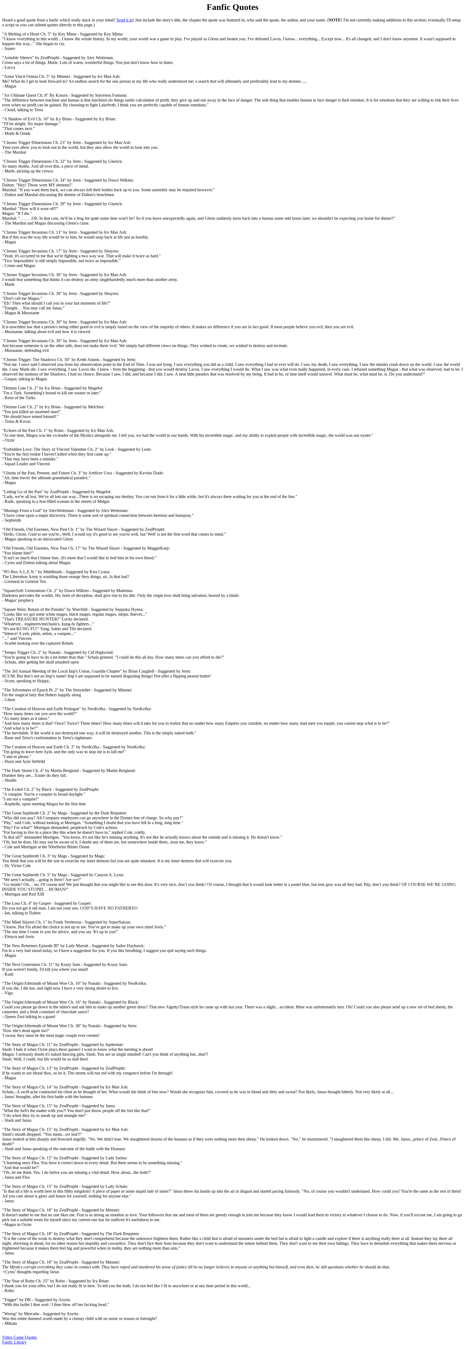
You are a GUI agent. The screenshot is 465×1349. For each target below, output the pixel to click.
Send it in (125, 20)
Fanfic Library (14, 1342)
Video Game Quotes (19, 1337)
